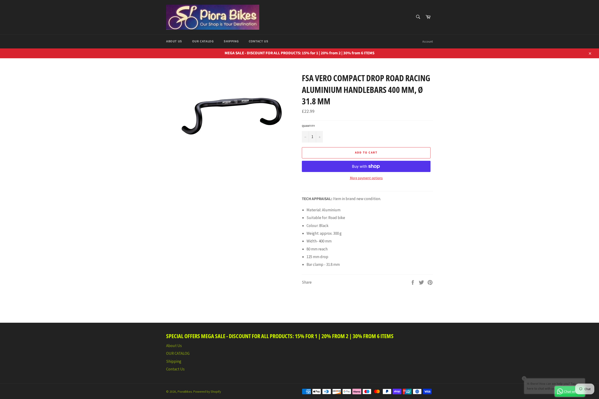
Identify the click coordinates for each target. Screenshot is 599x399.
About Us (174, 41)
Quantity (308, 126)
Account (427, 42)
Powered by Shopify (207, 392)
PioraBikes (185, 392)
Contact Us (258, 41)
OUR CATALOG (203, 41)
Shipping (231, 41)
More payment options (366, 178)
